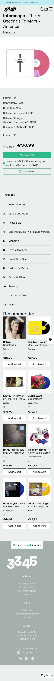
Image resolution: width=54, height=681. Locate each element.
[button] (51, 9)
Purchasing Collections (27, 613)
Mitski (30, 510)
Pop (13, 102)
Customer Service (26, 590)
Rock (20, 102)
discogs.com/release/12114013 (20, 122)
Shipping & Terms (27, 583)
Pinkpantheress (34, 457)
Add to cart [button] (14, 364)
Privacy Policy (27, 587)
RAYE (5, 457)
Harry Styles (8, 510)
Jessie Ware (33, 403)
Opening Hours (27, 638)
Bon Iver (31, 349)
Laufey (6, 403)
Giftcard (27, 617)
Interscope (14, 15)
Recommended (19, 313)
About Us (27, 610)
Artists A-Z (27, 594)
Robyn (6, 349)
